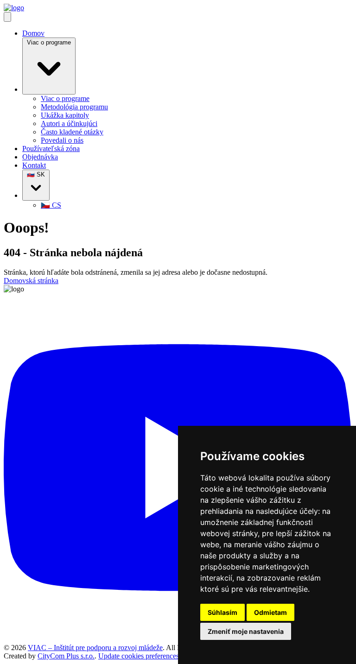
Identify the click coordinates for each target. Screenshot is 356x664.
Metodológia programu (74, 107)
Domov (33, 33)
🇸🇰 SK (36, 174)
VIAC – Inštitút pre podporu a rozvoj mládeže (95, 647)
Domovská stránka (31, 281)
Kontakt (34, 165)
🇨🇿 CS (51, 205)
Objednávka (40, 157)
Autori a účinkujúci (69, 123)
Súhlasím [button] (222, 612)
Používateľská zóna (51, 148)
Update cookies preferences (138, 656)
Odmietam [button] (270, 612)
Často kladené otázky (72, 132)
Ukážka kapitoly (65, 115)
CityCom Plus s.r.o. (66, 656)
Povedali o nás (62, 140)
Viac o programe (49, 42)
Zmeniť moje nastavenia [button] (246, 631)
